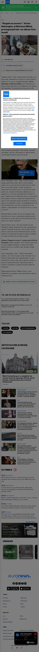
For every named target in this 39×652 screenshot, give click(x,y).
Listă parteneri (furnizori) (10, 132)
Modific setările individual (19, 138)
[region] (19, 119)
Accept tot (19, 143)
